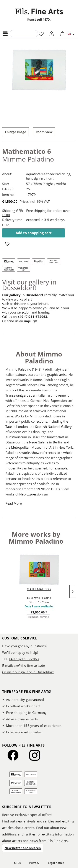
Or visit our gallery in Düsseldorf (28, 672)
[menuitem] (6, 33)
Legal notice (56, 863)
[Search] (14, 33)
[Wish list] (41, 33)
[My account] (51, 33)
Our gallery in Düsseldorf (22, 295)
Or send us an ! (19, 321)
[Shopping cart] (62, 33)
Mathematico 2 (39, 589)
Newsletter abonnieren (23, 848)
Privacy (34, 863)
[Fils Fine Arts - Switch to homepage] (39, 14)
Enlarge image (15, 132)
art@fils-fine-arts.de (29, 665)
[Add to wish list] (7, 244)
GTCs (17, 863)
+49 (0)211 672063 (24, 659)
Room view (44, 132)
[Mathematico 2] (39, 569)
